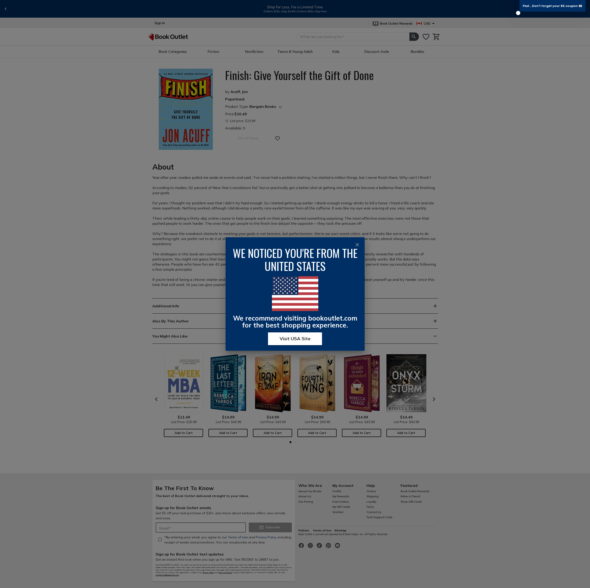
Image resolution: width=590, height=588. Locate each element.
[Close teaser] (518, 13)
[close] (357, 244)
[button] (552, 6)
